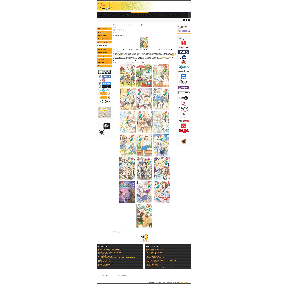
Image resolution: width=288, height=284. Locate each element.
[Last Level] (183, 136)
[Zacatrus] (184, 92)
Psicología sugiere (103, 265)
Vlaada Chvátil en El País (104, 261)
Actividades (101, 59)
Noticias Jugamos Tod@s (157, 15)
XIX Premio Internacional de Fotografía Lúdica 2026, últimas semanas (116, 257)
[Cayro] (183, 109)
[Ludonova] (183, 56)
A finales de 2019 (166, 57)
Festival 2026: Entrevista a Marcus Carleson (109, 252)
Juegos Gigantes (102, 56)
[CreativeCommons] (104, 72)
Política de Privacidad (123, 275)
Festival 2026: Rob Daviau (104, 264)
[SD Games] (183, 76)
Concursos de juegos (103, 38)
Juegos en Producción (104, 32)
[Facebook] (104, 76)
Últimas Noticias (109, 15)
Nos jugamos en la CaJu (104, 253)
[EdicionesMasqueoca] (183, 115)
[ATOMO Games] (184, 66)
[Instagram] (104, 80)
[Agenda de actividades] (104, 112)
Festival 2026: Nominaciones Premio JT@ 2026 (110, 249)
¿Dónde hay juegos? (103, 42)
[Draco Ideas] (183, 81)
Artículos (120, 29)
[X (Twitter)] (104, 86)
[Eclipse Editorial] (183, 71)
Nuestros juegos (102, 52)
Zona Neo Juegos (102, 255)
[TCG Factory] (183, 120)
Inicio (100, 15)
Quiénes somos (102, 49)
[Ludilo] (183, 42)
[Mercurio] (183, 103)
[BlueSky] (104, 83)
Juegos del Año (102, 35)
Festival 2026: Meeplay (104, 267)
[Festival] (104, 128)
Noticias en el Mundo (139, 15)
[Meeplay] (184, 30)
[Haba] (183, 131)
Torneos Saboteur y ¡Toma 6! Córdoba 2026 (109, 250)
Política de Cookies (104, 275)
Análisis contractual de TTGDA (106, 263)
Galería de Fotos (102, 62)
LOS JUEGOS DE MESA (104, 28)
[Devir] (183, 52)
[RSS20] (104, 93)
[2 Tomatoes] (183, 61)
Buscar (100, 65)
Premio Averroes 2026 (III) (105, 256)
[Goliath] (183, 125)
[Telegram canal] (104, 89)
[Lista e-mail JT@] (104, 101)
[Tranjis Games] (183, 87)
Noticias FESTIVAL (172, 15)
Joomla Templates (183, 282)
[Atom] (104, 97)
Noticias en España (123, 15)
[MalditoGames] (183, 47)
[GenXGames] (183, 97)
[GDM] (183, 141)
